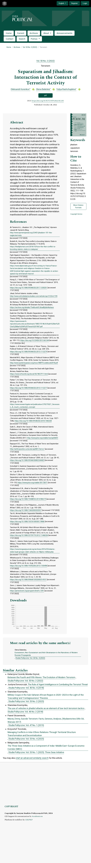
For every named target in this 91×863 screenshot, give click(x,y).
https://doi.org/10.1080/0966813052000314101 (28, 579)
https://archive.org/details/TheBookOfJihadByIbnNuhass (32, 307)
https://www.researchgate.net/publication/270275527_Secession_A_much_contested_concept (34, 405)
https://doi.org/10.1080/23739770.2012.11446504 (29, 535)
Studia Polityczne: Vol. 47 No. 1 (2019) (26, 725)
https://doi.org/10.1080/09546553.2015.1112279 (28, 352)
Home (9, 33)
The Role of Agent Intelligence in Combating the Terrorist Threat (58, 684)
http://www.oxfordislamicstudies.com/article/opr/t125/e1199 (33, 296)
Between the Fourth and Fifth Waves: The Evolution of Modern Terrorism (41, 677)
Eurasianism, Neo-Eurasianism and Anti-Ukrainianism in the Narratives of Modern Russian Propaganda (46, 654)
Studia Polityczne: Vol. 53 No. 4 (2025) (26, 738)
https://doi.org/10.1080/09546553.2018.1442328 (33, 421)
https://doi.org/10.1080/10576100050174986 (27, 521)
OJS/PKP (29, 819)
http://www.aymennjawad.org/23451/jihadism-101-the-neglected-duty (31, 234)
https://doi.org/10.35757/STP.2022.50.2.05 (48, 101)
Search (22, 39)
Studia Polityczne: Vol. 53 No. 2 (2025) (26, 701)
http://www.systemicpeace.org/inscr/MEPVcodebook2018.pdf (34, 363)
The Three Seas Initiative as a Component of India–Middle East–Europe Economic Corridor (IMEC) (46, 747)
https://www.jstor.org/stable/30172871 (32, 483)
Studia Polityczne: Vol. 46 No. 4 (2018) (26, 687)
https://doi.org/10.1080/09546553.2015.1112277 (28, 388)
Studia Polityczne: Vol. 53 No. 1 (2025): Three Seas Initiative (36, 752)
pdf (45, 95)
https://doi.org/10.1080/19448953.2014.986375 (28, 499)
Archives (34, 33)
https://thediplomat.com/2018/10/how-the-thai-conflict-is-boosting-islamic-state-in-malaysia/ (33, 248)
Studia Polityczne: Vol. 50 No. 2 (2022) (25, 680)
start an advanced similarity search (32, 758)
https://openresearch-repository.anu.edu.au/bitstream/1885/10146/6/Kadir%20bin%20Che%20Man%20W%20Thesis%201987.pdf (34, 324)
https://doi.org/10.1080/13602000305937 (26, 510)
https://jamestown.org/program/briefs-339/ (27, 591)
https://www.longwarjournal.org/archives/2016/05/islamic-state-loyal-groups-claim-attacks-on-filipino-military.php (32, 550)
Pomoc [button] (34, 39)
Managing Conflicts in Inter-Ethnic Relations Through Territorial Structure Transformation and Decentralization (42, 734)
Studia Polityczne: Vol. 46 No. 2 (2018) (25, 711)
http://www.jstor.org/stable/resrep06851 (42, 438)
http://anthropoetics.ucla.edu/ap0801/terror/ (27, 449)
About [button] (46, 33)
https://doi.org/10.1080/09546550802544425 (27, 460)
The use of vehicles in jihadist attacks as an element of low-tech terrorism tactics (46, 708)
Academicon (37, 816)
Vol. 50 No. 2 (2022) (30, 47)
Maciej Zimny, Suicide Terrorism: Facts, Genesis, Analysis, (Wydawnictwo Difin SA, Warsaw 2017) (46, 720)
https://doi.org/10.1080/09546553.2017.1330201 (28, 288)
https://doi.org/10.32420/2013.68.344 (34, 340)
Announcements (64, 33)
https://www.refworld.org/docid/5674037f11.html (29, 374)
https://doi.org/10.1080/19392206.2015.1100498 (28, 566)
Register (74, 3)
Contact (9, 39)
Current (20, 33)
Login (85, 3)
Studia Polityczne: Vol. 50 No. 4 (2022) (30, 658)
